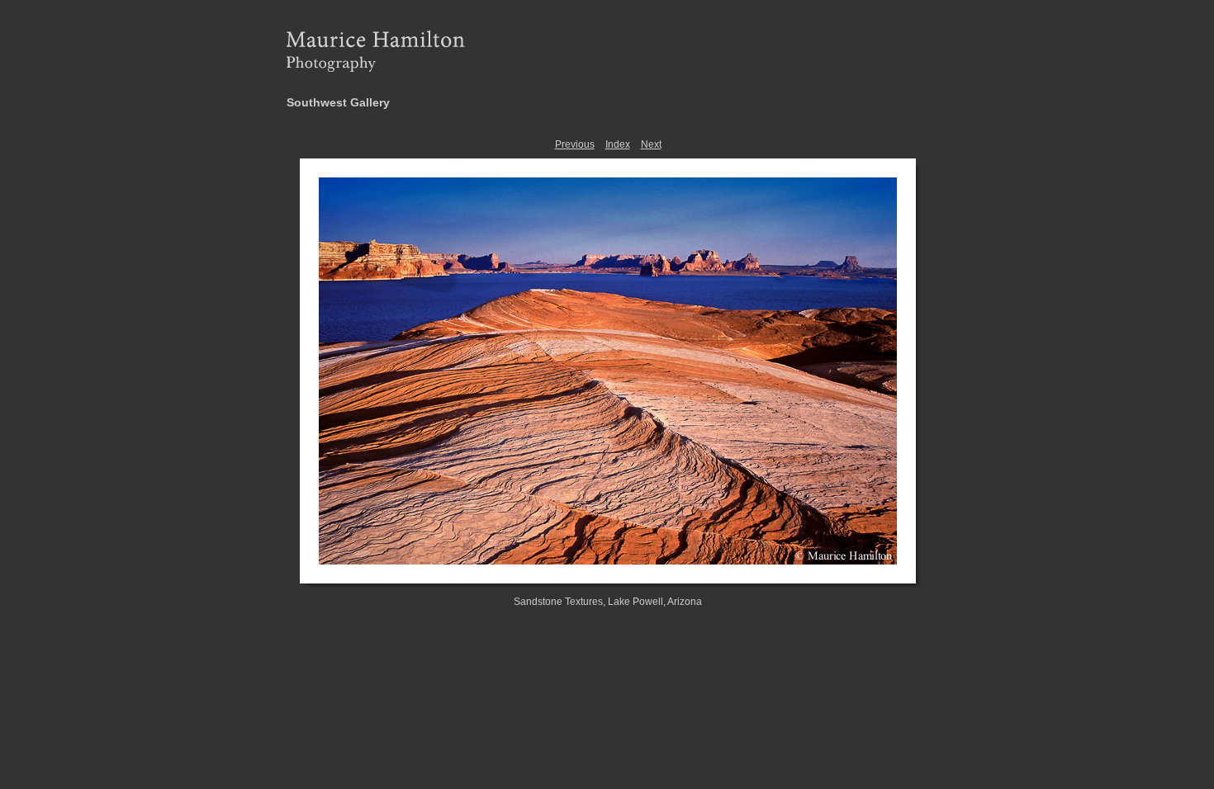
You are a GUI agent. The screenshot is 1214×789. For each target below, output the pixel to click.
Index (617, 144)
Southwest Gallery (338, 102)
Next (651, 144)
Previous (575, 144)
